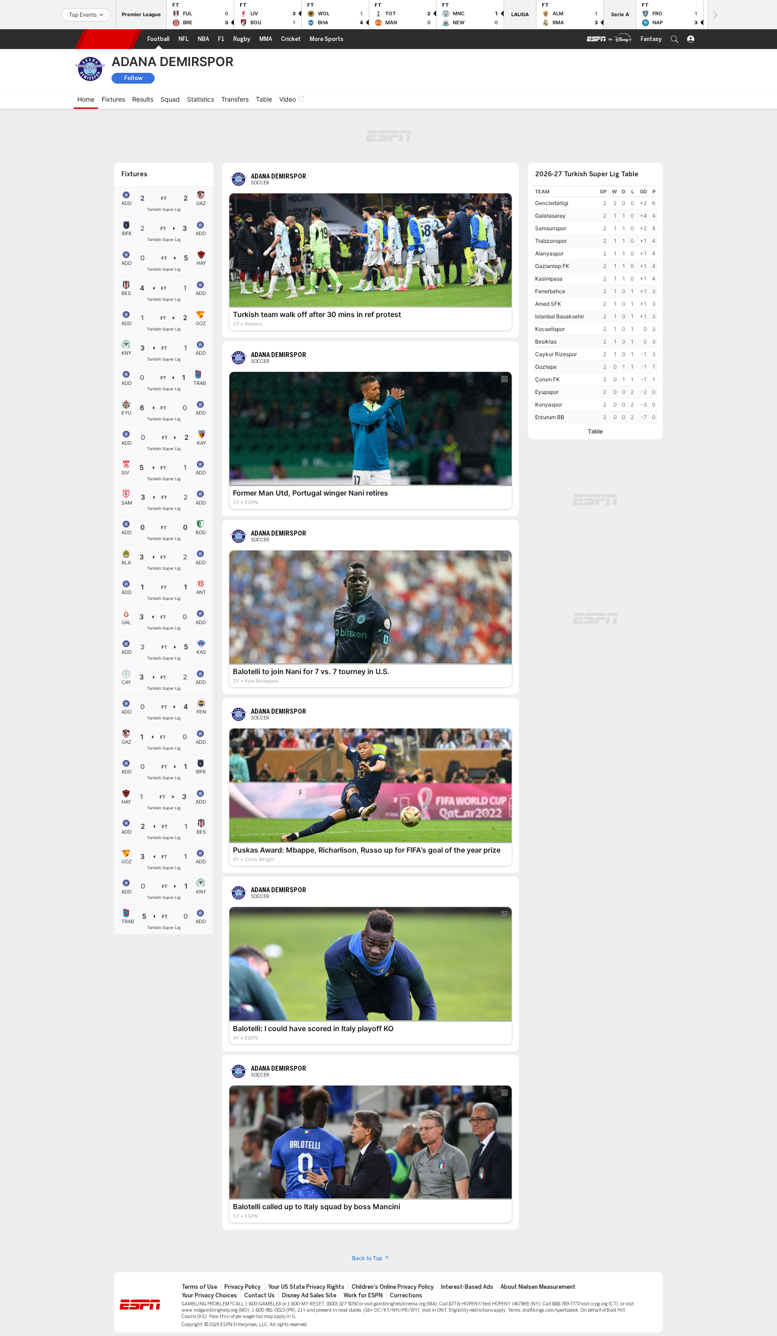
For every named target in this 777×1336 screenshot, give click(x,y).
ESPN (108, 39)
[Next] (714, 14)
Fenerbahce (550, 291)
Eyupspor (546, 392)
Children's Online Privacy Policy (393, 1287)
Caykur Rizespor (556, 354)
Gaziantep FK (552, 266)
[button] (674, 39)
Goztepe (546, 366)
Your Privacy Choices (209, 1295)
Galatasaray (550, 215)
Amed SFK (548, 303)
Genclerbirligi (551, 203)
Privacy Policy (242, 1287)
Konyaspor (548, 404)
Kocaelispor (550, 329)
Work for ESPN (363, 1295)
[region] (595, 305)
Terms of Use (199, 1287)
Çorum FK (547, 379)
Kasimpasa (549, 278)
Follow (133, 78)
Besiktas (546, 341)
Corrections (406, 1295)
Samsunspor (550, 228)
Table (595, 431)
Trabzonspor (551, 240)
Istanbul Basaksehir (559, 316)
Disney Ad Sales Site (309, 1295)
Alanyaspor (549, 253)
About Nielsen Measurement (538, 1287)
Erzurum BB (549, 417)
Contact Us (259, 1295)
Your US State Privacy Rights (306, 1287)
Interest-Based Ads (467, 1287)
